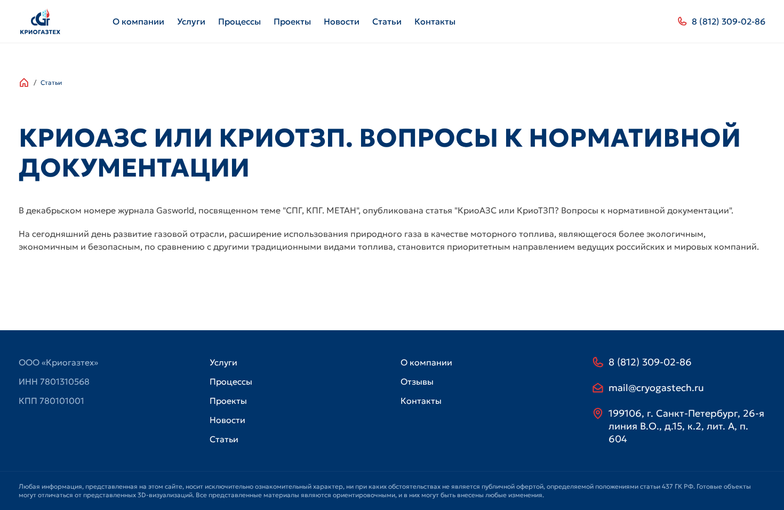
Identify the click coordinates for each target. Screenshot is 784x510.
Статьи (387, 21)
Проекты (292, 21)
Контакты (434, 21)
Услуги (191, 21)
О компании (138, 21)
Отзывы (417, 381)
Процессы (239, 21)
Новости (341, 21)
